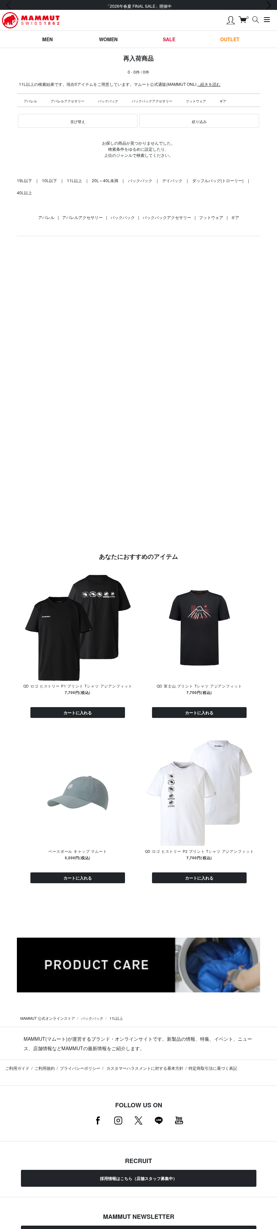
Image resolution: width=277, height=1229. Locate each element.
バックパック (108, 101)
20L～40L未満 (105, 180)
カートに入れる (78, 712)
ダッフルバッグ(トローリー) (218, 180)
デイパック (172, 180)
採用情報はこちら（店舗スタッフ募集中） (138, 1178)
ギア (223, 101)
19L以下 (24, 180)
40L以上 (24, 192)
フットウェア (196, 101)
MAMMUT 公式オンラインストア (47, 1018)
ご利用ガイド (17, 1068)
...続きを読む (209, 84)
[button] (77, 121)
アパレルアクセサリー (67, 101)
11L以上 (74, 180)
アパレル (30, 101)
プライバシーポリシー (80, 1068)
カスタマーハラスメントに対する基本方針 (144, 1068)
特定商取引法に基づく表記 (212, 1068)
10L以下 (49, 180)
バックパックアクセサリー (152, 101)
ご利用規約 (44, 1068)
